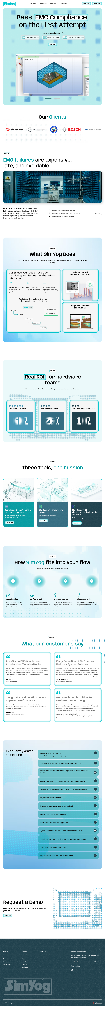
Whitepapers (25, 967)
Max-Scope (6, 958)
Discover (97, 213)
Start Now (52, 44)
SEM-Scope (6, 961)
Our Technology (7, 964)
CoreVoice (99, 1003)
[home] (9, 3)
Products (5, 951)
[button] (33, 3)
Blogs (23, 958)
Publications (25, 961)
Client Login (97, 3)
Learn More (10, 522)
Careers (23, 956)
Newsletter (24, 964)
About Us (24, 951)
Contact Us (86, 3)
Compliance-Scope (7, 956)
